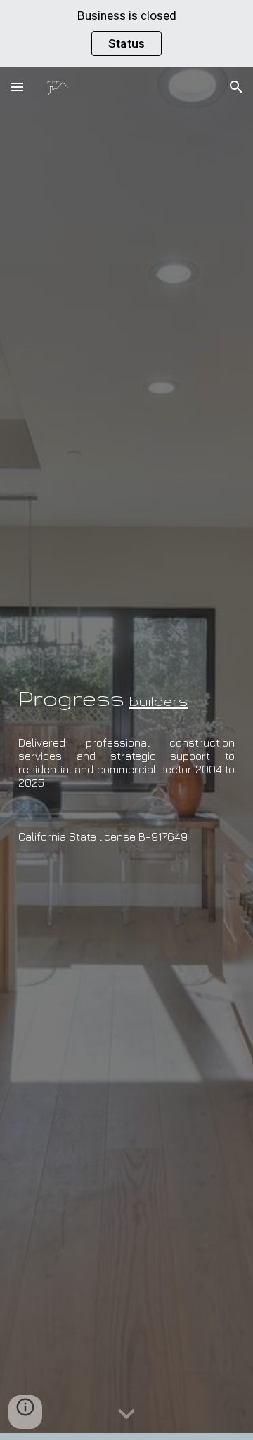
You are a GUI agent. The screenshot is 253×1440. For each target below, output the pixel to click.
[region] (126, 33)
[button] (17, 86)
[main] (126, 688)
